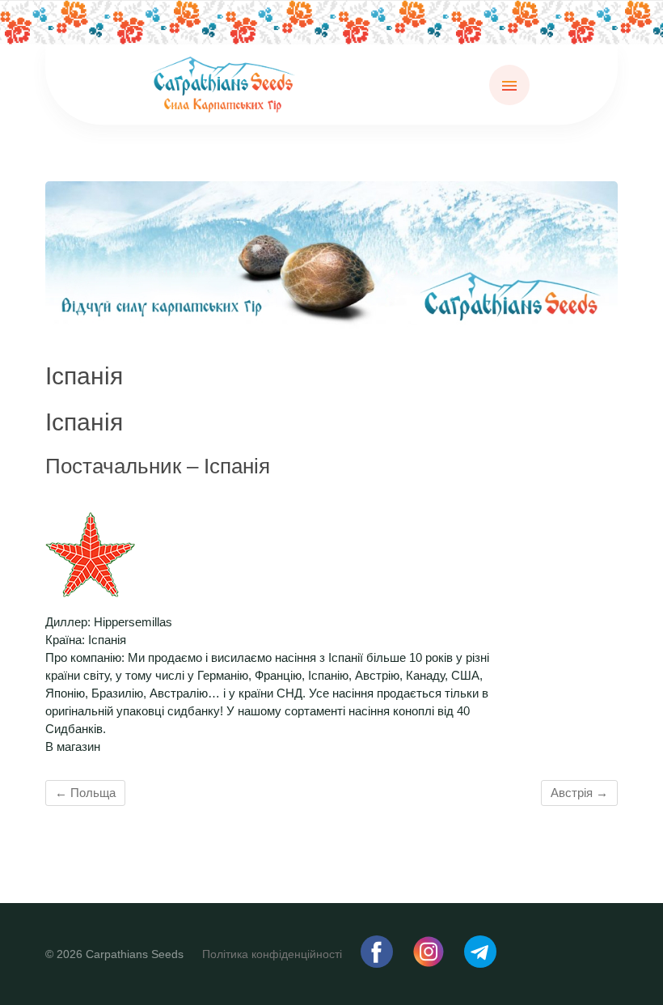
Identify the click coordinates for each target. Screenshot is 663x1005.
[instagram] (430, 963)
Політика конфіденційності (272, 954)
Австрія (579, 792)
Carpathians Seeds (135, 954)
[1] (331, 314)
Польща (85, 792)
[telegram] (480, 963)
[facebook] (378, 963)
